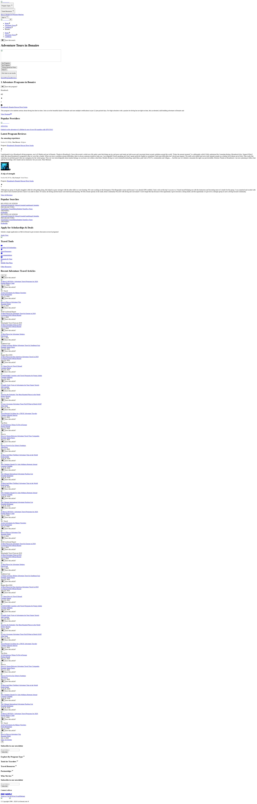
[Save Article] (3, 278)
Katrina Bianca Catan (7, 283)
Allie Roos (4, 447)
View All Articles (6, 740)
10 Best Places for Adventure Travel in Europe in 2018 (18, 313)
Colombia (36, 205)
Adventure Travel (10, 25)
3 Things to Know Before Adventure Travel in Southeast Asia (20, 345)
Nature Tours (8, 209)
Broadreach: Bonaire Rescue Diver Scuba (14, 107)
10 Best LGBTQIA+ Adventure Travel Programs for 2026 (19, 281)
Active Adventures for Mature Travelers (13, 293)
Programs (8, 78)
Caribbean (8, 27)
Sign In (4, 17)
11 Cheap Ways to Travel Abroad (11, 366)
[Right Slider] (5, 275)
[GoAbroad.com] (5, 2)
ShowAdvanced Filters (9, 67)
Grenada (22, 205)
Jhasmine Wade (6, 304)
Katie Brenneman (6, 294)
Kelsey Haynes (5, 396)
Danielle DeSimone (7, 476)
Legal (18, 796)
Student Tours (21, 209)
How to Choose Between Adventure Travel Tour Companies (20, 436)
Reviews (14, 78)
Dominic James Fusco (8, 347)
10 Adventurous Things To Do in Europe (14, 425)
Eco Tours (29, 209)
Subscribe (4, 752)
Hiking (15, 209)
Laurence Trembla (6, 466)
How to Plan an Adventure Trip (11, 302)
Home (7, 23)
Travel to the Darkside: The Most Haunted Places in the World (20, 394)
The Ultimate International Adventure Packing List (17, 474)
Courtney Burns (6, 368)
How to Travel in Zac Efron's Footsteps (13, 445)
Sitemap (22, 796)
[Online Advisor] (2, 742)
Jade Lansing (5, 387)
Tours (2, 209)
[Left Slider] (2, 275)
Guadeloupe (29, 205)
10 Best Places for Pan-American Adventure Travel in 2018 (19, 357)
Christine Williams (6, 377)
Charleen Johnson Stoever (9, 415)
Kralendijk (4, 212)
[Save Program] (3, 87)
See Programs (6, 63)
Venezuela (4, 205)
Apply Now (4, 235)
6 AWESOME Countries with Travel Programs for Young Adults (21, 375)
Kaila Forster (5, 457)
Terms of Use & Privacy (8, 796)
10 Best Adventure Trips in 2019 (11, 325)
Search (3, 78)
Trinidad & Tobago (13, 205)
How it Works (5, 14)
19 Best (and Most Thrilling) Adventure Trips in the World (19, 455)
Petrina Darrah (5, 426)
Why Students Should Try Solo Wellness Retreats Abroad (19, 464)
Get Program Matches (17, 14)
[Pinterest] (8, 794)
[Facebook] (1, 794)
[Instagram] (5, 794)
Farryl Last (4, 336)
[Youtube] (6, 794)
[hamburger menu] (10, 19)
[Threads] (3, 794)
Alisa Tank (4, 406)
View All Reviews (6, 195)
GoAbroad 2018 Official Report (11, 315)
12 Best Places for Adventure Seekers (13, 334)
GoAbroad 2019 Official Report (11, 326)
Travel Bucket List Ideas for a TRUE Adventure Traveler (19, 413)
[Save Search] (3, 40)
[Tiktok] (11, 794)
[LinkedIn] (9, 794)
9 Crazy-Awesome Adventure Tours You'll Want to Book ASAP (21, 404)
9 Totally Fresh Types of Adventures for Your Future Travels (20, 385)
